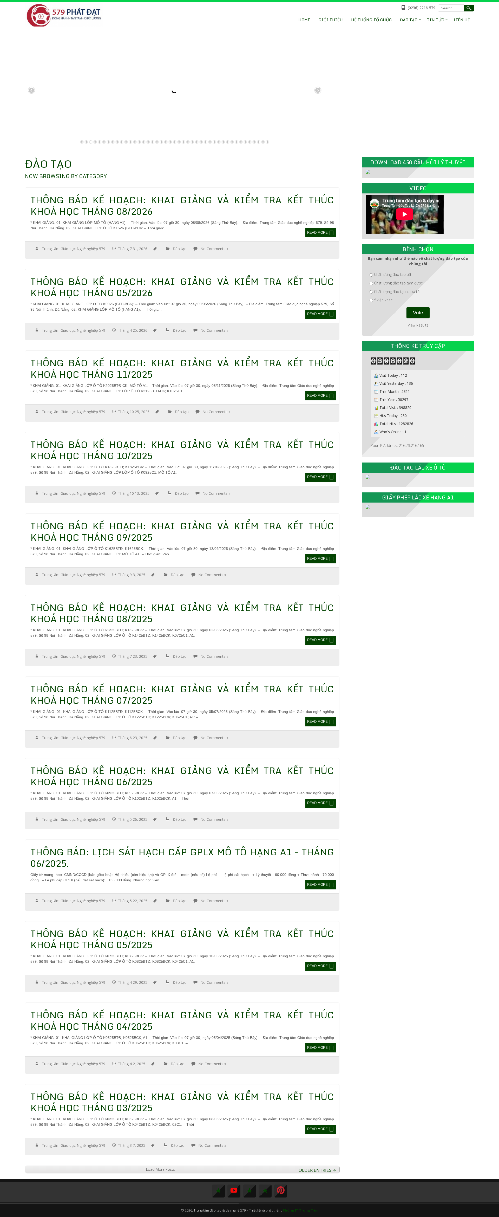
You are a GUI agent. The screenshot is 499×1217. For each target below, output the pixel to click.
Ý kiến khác (383, 299)
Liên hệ (462, 20)
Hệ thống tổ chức (371, 20)
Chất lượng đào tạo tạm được (398, 283)
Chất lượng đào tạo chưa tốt (397, 291)
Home (304, 20)
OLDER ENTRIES (315, 1170)
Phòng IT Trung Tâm (300, 1210)
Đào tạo (180, 248)
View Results (418, 325)
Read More (317, 232)
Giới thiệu (330, 20)
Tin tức (435, 20)
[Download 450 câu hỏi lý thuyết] (368, 171)
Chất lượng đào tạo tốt (392, 274)
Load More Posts (160, 1169)
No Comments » (214, 248)
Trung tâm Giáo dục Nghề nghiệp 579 (73, 248)
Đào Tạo (408, 20)
